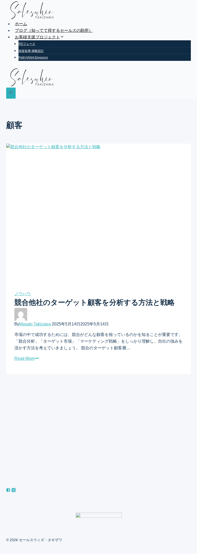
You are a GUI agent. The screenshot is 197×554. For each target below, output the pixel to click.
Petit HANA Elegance (33, 57)
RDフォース (26, 44)
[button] (62, 37)
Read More (24, 358)
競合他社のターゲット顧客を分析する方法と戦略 (94, 302)
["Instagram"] (14, 491)
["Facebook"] (8, 491)
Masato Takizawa (35, 324)
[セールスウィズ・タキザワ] (98, 10)
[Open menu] (11, 93)
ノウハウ (22, 294)
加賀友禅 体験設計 (31, 51)
